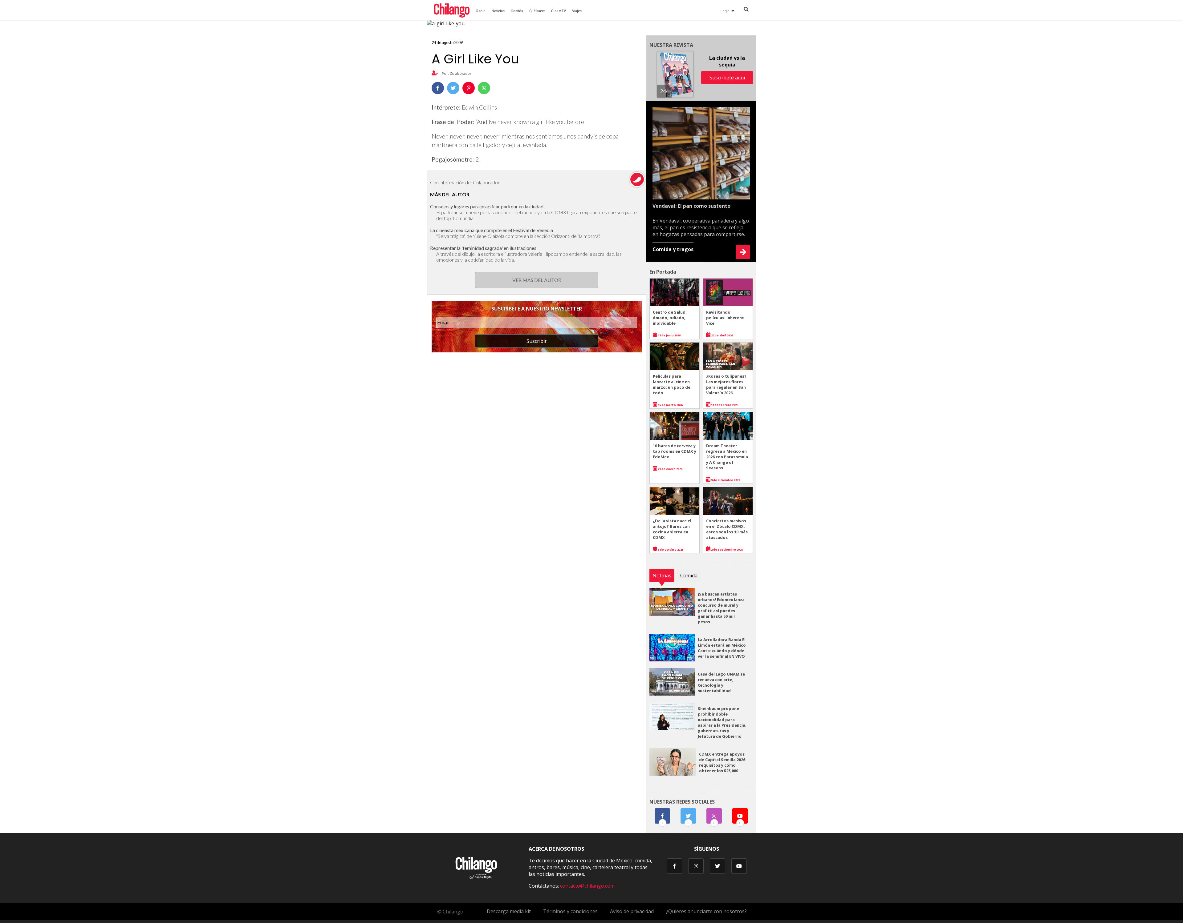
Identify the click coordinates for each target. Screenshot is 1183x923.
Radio (481, 11)
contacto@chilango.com (587, 885)
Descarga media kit (509, 911)
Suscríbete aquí (727, 77)
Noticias (498, 11)
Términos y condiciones (570, 911)
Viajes (577, 11)
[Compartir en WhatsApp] (484, 88)
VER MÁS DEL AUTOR (536, 280)
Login (726, 11)
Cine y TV (558, 11)
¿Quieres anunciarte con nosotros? (706, 911)
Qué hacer (537, 11)
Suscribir (536, 341)
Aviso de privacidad (632, 911)
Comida (517, 11)
